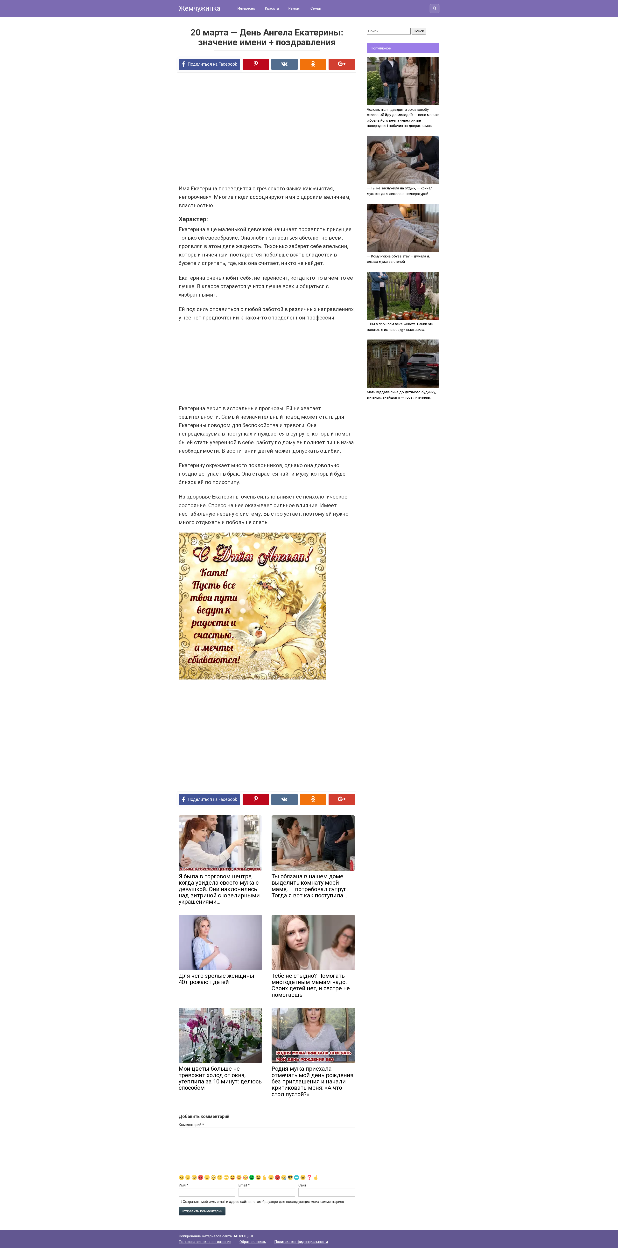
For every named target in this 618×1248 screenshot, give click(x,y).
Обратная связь (252, 1242)
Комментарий (191, 1125)
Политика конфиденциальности (301, 1242)
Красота (272, 8)
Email (244, 1185)
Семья (315, 8)
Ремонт (294, 8)
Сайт (302, 1185)
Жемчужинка (199, 8)
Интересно (246, 8)
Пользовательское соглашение (205, 1242)
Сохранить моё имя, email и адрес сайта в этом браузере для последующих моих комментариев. (264, 1201)
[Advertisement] (249, 128)
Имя (183, 1185)
